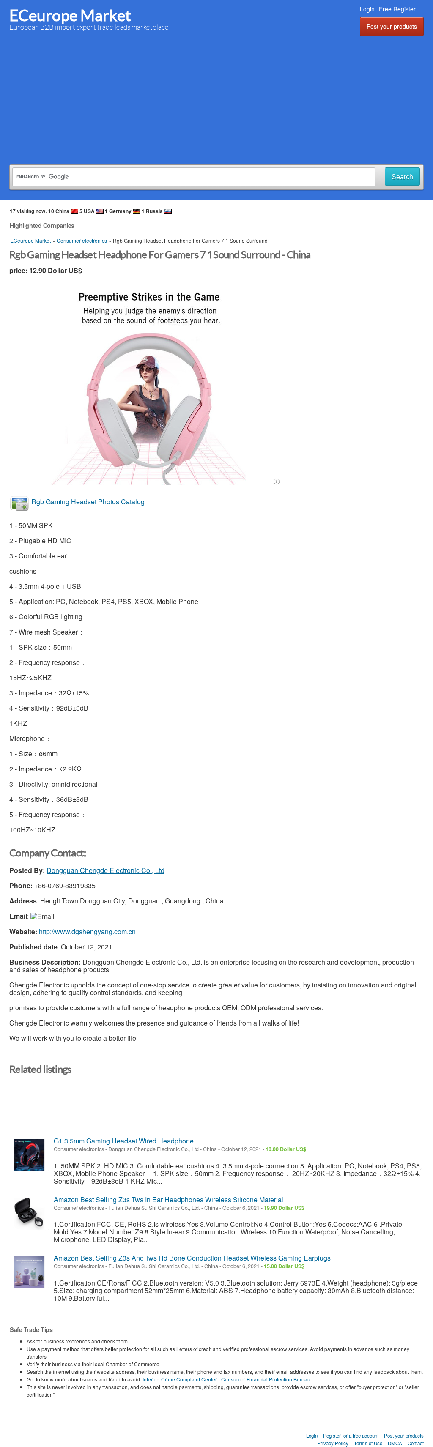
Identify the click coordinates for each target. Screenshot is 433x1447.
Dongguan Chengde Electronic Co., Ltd (105, 870)
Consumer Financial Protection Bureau (265, 1379)
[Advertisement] (216, 99)
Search (402, 177)
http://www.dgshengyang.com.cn (87, 931)
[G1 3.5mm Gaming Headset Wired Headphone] (29, 1155)
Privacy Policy (332, 1443)
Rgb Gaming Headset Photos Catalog (88, 501)
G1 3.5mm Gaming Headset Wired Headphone (124, 1141)
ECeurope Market (70, 15)
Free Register (397, 9)
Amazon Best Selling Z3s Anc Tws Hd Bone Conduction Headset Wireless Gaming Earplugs (192, 1258)
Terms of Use (368, 1443)
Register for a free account (350, 1435)
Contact (416, 1443)
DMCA (395, 1443)
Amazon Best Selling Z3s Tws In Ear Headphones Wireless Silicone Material (168, 1199)
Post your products (392, 26)
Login (367, 9)
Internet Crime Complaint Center (180, 1379)
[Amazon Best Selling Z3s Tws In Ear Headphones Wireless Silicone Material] (29, 1214)
